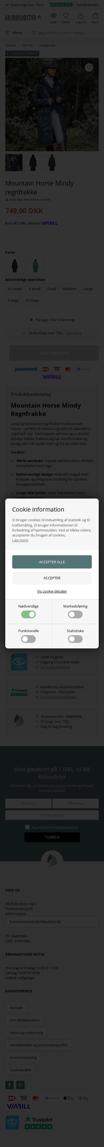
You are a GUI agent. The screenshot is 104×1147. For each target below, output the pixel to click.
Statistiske (75, 630)
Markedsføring (75, 606)
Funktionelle (28, 630)
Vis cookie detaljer (52, 591)
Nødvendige (28, 606)
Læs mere (20, 540)
